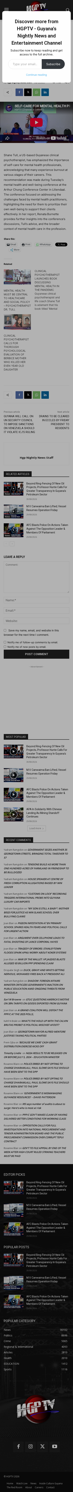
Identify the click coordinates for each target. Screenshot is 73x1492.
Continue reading (36, 74)
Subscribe (53, 64)
